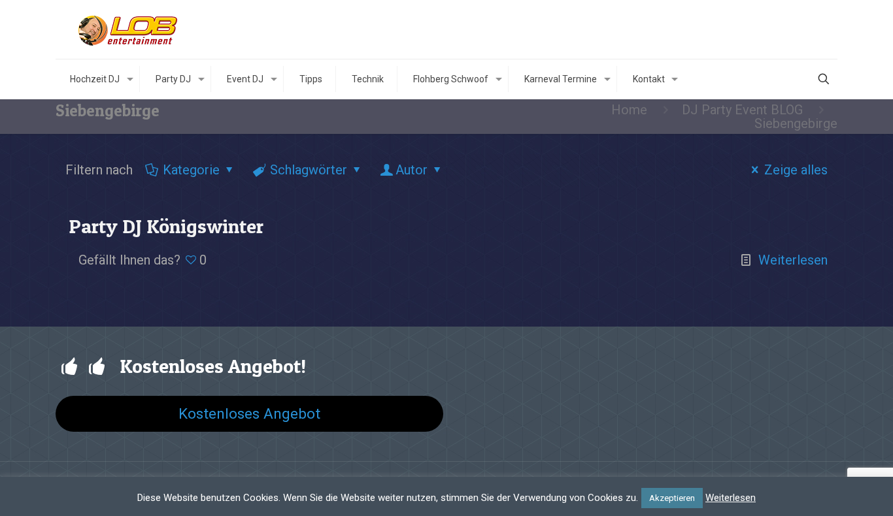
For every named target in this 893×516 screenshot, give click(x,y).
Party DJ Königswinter (166, 226)
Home (629, 110)
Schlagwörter (308, 170)
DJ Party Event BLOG (742, 110)
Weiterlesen (793, 260)
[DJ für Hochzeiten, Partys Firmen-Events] (129, 29)
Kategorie (191, 170)
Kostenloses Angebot (249, 413)
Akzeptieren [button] (672, 498)
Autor (412, 170)
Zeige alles (796, 170)
